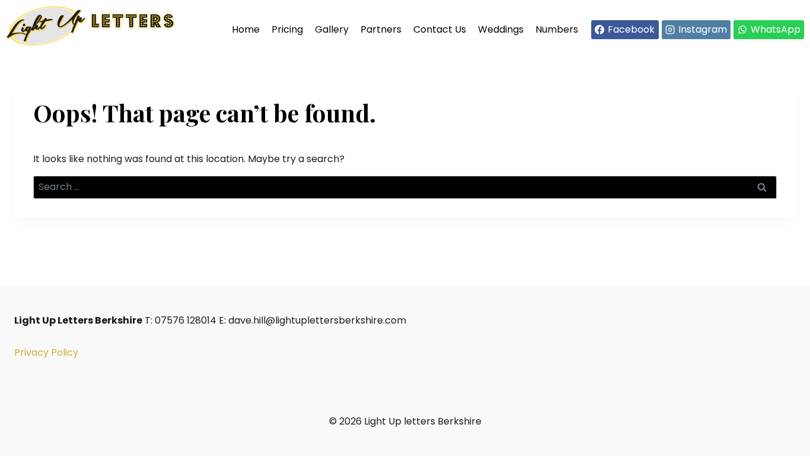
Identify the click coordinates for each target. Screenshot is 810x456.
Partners (381, 29)
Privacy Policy (46, 352)
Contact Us (439, 29)
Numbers (556, 29)
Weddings (501, 29)
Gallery (332, 29)
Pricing (287, 29)
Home (246, 29)
